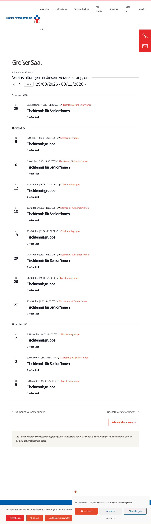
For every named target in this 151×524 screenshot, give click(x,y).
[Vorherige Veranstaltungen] (14, 84)
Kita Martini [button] (99, 9)
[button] (41, 29)
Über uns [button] (127, 9)
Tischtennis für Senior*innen (48, 111)
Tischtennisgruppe (41, 144)
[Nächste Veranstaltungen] (19, 84)
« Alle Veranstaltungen (23, 72)
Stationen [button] (114, 9)
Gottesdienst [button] (61, 9)
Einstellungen (135, 511)
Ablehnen (110, 511)
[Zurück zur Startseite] (23, 19)
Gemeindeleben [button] (81, 9)
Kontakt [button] (141, 9)
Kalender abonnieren (122, 422)
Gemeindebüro (23, 441)
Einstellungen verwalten (59, 518)
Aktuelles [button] (44, 9)
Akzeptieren (86, 511)
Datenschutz (110, 518)
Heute (28, 84)
